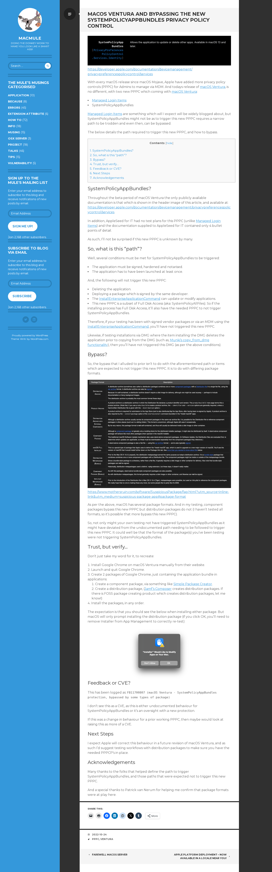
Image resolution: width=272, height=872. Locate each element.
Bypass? (97, 160)
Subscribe (22, 296)
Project (15, 144)
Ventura (106, 839)
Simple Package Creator (192, 584)
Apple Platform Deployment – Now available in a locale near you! (200, 856)
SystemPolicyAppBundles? (111, 150)
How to (15, 120)
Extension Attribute (26, 114)
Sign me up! (23, 226)
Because (15, 101)
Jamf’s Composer (158, 589)
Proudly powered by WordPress (30, 335)
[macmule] (30, 20)
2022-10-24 (99, 834)
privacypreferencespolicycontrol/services (120, 74)
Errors (14, 107)
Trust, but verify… (104, 164)
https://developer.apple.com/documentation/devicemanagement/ (140, 69)
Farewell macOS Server (109, 854)
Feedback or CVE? (105, 169)
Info (11, 126)
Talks (13, 151)
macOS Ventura (212, 87)
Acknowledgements (107, 178)
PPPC (95, 839)
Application (18, 95)
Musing (14, 132)
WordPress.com (39, 338)
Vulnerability (20, 163)
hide (169, 143)
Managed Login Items (109, 100)
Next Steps (100, 173)
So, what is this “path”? (108, 155)
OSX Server (17, 138)
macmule (30, 38)
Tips (11, 157)
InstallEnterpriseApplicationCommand (129, 299)
